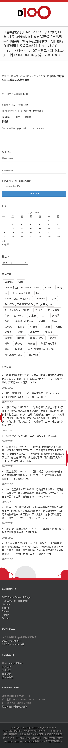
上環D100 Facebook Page (15, 600)
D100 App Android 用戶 (13, 644)
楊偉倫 (8, 332)
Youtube (6, 604)
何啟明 (38, 310)
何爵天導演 (53, 310)
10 (3, 228)
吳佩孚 (55, 315)
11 (12, 228)
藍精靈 (53, 338)
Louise (39, 293)
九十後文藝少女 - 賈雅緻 (17, 310)
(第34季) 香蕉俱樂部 (33, 111)
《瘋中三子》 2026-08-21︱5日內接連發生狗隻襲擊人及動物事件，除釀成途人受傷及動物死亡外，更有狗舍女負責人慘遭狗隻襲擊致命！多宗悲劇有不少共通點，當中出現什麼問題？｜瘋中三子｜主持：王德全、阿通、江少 (32, 512)
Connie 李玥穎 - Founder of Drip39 (22, 287)
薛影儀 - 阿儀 (37, 338)
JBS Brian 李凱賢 (21, 293)
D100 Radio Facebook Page (16, 597)
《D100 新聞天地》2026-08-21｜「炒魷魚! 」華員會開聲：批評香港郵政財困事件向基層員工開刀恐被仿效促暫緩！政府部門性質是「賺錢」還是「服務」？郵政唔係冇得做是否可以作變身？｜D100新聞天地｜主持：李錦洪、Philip (33, 548)
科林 (26, 105)
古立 (44, 315)
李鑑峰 (46, 326)
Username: (8, 158)
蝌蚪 (7, 343)
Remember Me (12, 186)
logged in (20, 128)
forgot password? (23, 181)
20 (31, 232)
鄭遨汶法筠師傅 (48, 343)
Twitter (5, 618)
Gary (59, 287)
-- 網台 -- (18, 117)
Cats (20, 282)
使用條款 (6, 673)
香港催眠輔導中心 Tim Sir (41, 349)
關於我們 (6, 666)
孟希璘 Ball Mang (24, 321)
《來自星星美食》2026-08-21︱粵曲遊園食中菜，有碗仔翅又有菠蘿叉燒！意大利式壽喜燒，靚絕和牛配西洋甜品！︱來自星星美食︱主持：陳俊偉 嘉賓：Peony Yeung (32, 493)
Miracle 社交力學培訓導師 (18, 298)
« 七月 (5, 244)
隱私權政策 (7, 677)
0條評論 (27, 117)
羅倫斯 (48, 332)
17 (3, 232)
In (6, 293)
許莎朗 (18, 343)
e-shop (5, 607)
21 (40, 232)
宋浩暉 (42, 321)
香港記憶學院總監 (14, 354)
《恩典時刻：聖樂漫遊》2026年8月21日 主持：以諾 (31, 436)
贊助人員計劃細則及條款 (14, 706)
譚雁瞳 (31, 343)
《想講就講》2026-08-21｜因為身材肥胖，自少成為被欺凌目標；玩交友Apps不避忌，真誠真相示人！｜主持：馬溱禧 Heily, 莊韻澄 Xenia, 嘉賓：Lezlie (32, 379)
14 (40, 228)
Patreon (6, 611)
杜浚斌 (19, 105)
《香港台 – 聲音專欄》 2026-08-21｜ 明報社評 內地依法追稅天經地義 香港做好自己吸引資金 (33, 530)
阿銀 (7, 349)
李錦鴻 (33, 326)
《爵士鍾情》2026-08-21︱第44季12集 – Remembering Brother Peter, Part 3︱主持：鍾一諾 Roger (31, 395)
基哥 (7, 321)
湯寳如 (20, 332)
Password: (7, 170)
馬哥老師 (33, 354)
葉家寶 (20, 338)
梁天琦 (59, 326)
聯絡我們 (6, 670)
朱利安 (20, 326)
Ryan (53, 298)
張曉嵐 (8, 326)
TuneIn (5, 614)
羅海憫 (8, 338)
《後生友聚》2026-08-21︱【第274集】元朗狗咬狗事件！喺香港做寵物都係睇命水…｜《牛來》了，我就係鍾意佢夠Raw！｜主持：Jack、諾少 (32, 475)
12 (22, 228)
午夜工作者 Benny (14, 315)
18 (12, 232)
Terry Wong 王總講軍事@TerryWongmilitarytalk (28, 304)
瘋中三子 (34, 332)
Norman (41, 298)
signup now (7, 181)
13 (31, 228)
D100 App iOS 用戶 (12, 640)
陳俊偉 (18, 349)
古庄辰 (32, 315)
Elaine (48, 287)
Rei (13, 105)
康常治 (54, 321)
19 (22, 232)
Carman (9, 282)
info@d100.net (16, 663)
